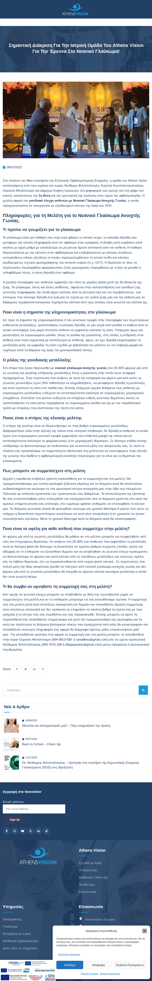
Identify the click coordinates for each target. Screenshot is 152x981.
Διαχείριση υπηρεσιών (69, 954)
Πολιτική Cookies (89, 973)
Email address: (14, 802)
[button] (144, 931)
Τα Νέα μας (87, 884)
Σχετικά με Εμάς (90, 863)
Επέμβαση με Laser (17, 934)
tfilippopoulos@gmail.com (83, 644)
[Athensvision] (75, 9)
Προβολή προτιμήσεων (130, 965)
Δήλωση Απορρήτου (110, 973)
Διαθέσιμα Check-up (93, 877)
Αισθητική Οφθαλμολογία (20, 941)
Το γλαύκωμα (12, 237)
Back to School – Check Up (41, 744)
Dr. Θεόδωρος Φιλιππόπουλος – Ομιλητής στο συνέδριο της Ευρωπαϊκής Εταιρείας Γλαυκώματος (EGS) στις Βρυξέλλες (80, 765)
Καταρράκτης (12, 919)
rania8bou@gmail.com (91, 639)
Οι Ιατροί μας (88, 870)
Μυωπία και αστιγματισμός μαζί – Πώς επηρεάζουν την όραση (66, 725)
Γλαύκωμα (10, 926)
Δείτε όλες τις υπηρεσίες (20, 948)
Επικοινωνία (87, 892)
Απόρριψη (98, 965)
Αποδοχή (69, 965)
